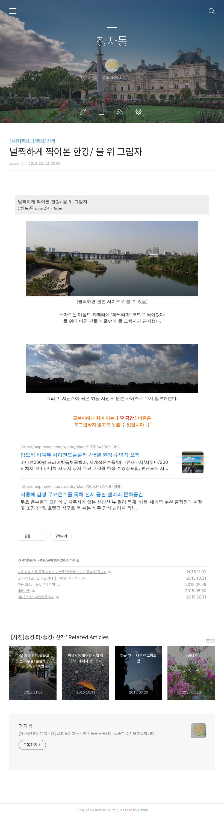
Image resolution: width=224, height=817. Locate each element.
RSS (121, 111)
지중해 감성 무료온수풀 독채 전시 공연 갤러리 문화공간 (81, 494)
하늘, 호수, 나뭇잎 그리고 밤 (36, 584)
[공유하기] (35, 536)
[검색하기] (211, 11)
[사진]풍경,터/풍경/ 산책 (32, 141)
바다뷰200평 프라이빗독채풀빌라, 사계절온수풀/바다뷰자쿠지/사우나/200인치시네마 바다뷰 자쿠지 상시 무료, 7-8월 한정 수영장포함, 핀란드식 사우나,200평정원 (94, 465)
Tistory (143, 810)
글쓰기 (83, 111)
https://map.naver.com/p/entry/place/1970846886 (65, 446)
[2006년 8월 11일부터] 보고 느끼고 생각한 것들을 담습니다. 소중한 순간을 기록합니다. (87, 733)
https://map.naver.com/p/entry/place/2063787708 (65, 486)
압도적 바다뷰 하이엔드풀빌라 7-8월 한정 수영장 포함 (80, 455)
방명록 (102, 111)
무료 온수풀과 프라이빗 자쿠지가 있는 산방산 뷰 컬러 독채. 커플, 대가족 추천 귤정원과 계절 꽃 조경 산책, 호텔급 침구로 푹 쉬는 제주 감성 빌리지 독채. (111, 505)
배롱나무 (24, 591)
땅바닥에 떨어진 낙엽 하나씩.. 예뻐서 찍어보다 (49, 578)
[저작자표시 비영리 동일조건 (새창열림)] (79, 536)
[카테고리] (13, 11)
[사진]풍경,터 (27, 560)
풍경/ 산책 (46, 560)
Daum (111, 810)
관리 (139, 111)
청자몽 (112, 41)
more (210, 639)
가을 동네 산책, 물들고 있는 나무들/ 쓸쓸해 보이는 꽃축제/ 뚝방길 (62, 572)
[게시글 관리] (42, 536)
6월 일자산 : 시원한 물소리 (36, 597)
